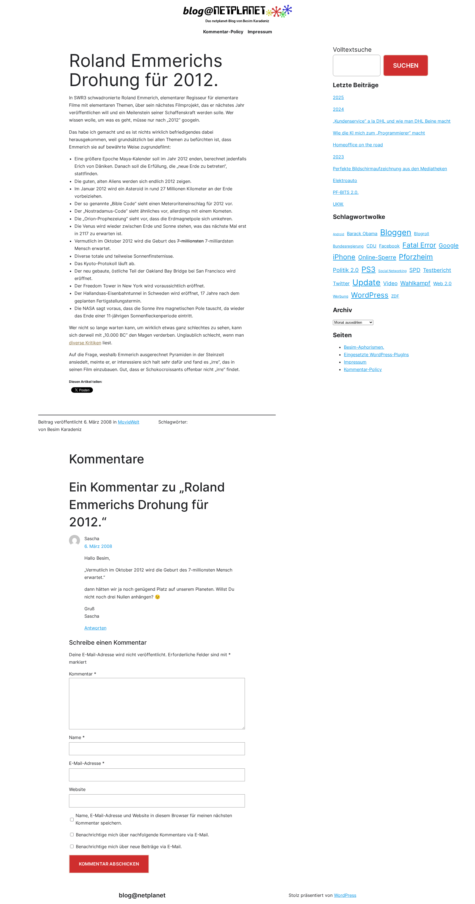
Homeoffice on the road (358, 144)
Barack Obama (362, 233)
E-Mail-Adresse (86, 763)
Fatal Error (419, 245)
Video (390, 283)
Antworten (95, 628)
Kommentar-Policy (363, 369)
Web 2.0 (442, 283)
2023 (338, 157)
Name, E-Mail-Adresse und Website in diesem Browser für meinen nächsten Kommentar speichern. (154, 819)
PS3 (368, 269)
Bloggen (395, 232)
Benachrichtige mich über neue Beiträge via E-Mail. (129, 846)
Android (338, 234)
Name (77, 737)
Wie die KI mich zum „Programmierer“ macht (379, 133)
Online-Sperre (377, 257)
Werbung (340, 296)
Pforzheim (416, 256)
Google (449, 245)
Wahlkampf (415, 283)
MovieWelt (128, 422)
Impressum (355, 362)
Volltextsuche (352, 49)
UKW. (338, 204)
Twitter (341, 283)
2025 (338, 97)
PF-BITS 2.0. (345, 192)
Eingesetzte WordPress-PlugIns (376, 354)
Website (77, 789)
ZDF (395, 296)
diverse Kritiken (85, 342)
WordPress (369, 295)
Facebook (389, 246)
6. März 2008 (98, 546)
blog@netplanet (142, 895)
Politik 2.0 (346, 270)
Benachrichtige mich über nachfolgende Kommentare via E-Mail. (142, 834)
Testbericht (437, 270)
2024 (338, 109)
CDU (371, 246)
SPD (414, 270)
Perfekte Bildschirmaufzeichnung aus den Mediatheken (390, 168)
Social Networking (392, 271)
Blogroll (421, 233)
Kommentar (82, 674)
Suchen (405, 65)
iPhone (344, 257)
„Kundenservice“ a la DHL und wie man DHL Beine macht (392, 121)
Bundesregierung (348, 246)
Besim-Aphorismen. (364, 347)
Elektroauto (345, 180)
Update (366, 282)
